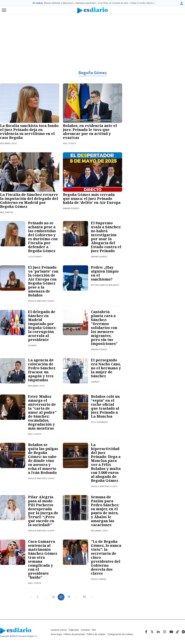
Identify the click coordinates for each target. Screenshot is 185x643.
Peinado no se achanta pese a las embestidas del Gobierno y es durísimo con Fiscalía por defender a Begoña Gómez (43, 236)
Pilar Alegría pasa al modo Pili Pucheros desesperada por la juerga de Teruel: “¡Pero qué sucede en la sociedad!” (43, 511)
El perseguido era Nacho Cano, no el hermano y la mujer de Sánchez (106, 368)
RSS (94, 630)
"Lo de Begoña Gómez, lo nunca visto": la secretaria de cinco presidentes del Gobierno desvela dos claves (106, 557)
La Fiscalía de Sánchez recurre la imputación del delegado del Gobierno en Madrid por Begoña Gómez (29, 200)
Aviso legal (56, 634)
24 (68, 597)
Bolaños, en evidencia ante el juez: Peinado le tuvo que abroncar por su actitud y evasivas (90, 131)
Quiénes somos (59, 630)
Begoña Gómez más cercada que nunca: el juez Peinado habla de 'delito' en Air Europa (92, 198)
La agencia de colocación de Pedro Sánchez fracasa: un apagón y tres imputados (41, 370)
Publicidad (74, 630)
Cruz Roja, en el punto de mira (113, 3)
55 (84, 597)
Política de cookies (96, 634)
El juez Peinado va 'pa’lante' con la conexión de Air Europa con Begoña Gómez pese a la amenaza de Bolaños (43, 281)
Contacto (85, 630)
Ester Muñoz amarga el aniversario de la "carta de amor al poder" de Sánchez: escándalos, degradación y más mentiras (42, 412)
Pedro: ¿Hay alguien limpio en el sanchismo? (105, 273)
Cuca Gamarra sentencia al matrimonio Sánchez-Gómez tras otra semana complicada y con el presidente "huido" (42, 559)
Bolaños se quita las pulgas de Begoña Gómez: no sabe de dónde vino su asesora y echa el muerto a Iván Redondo (43, 458)
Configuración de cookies (120, 634)
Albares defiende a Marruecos (58, 3)
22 (53, 597)
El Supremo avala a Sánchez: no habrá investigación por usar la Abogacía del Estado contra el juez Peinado (106, 236)
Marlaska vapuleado (86, 3)
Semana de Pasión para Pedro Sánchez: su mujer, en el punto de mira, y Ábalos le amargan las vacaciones (105, 511)
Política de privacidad (74, 634)
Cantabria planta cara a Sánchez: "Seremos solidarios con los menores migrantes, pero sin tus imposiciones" (104, 327)
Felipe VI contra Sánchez (142, 3)
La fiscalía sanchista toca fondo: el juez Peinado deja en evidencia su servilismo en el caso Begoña (29, 131)
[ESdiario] (92, 10)
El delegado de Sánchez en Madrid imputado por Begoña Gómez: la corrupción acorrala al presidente (42, 325)
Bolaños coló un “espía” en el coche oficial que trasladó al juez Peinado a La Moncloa (105, 406)
